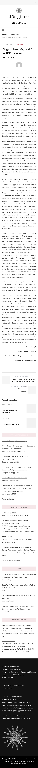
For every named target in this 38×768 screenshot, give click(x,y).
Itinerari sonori (7, 537)
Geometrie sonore (8, 641)
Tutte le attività (8, 499)
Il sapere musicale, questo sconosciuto (11, 411)
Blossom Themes (28, 761)
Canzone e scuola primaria (11, 425)
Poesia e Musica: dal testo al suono (14, 478)
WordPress (22, 764)
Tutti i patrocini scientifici (11, 561)
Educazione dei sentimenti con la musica (16, 625)
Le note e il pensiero (9, 513)
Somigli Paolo (19, 44)
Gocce (19, 70)
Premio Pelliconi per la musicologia (14, 441)
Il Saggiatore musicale (19, 19)
